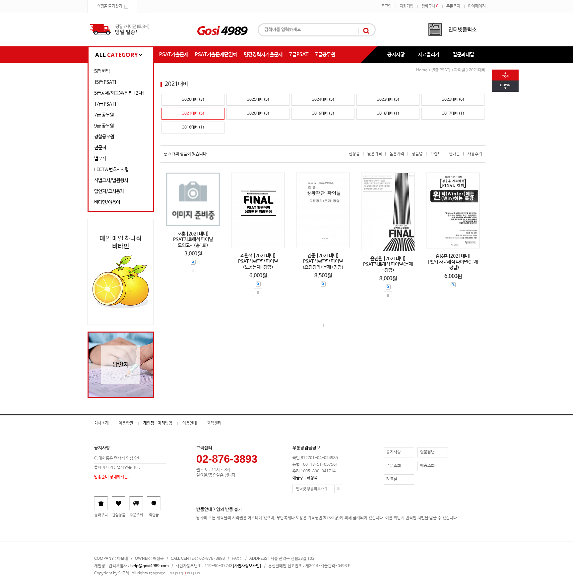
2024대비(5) (323, 99)
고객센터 (214, 423)
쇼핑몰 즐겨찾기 (109, 6)
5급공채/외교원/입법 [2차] (119, 93)
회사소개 (101, 423)
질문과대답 (463, 54)
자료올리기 (428, 54)
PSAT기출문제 (173, 54)
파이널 (459, 70)
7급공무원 (325, 54)
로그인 (386, 6)
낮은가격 (374, 154)
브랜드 (435, 154)
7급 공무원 (104, 115)
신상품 (354, 154)
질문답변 (427, 452)
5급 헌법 (102, 71)
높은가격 (397, 154)
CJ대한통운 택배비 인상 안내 (118, 458)
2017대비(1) (453, 113)
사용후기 (475, 154)
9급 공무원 (104, 126)
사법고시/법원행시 (111, 180)
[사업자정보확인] (246, 566)
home (421, 70)
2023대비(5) (388, 99)
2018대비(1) (388, 113)
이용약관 (126, 423)
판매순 (454, 154)
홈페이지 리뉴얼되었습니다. (117, 467)
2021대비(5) (193, 113)
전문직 (100, 147)
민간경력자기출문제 (263, 54)
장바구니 (429, 6)
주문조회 (453, 6)
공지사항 (396, 54)
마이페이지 (477, 6)
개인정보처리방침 (157, 423)
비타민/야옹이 (107, 202)
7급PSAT (298, 54)
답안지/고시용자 (109, 191)
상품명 (417, 154)
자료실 (391, 479)
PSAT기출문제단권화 (216, 54)
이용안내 (189, 423)
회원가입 (407, 6)
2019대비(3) (323, 113)
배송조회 (427, 465)
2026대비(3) (193, 99)
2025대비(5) (258, 99)
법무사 (100, 158)
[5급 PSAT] (105, 82)
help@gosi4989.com (149, 566)
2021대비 (477, 70)
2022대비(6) (453, 99)
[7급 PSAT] (105, 104)
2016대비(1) (193, 127)
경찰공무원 (104, 136)
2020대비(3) (258, 113)
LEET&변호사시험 (111, 169)
